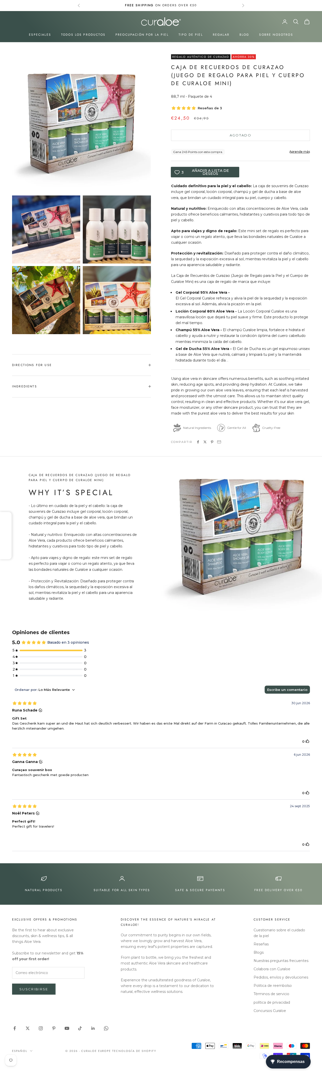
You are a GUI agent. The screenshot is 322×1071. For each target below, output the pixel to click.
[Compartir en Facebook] (198, 442)
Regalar (221, 34)
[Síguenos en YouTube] (66, 1028)
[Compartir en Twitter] (205, 442)
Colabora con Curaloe (272, 969)
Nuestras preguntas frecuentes (281, 960)
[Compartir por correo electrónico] (219, 442)
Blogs (259, 952)
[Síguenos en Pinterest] (53, 1028)
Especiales (40, 34)
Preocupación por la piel (142, 34)
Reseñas (261, 944)
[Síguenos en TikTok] (80, 1028)
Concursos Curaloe (270, 1010)
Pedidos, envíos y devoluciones (281, 977)
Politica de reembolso (273, 985)
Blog (244, 34)
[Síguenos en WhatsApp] (106, 1028)
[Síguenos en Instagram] (40, 1028)
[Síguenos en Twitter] (27, 1028)
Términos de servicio (271, 994)
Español (19, 1051)
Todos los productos (83, 34)
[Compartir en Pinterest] (212, 442)
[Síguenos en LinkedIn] (93, 1028)
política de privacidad (272, 1002)
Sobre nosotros (276, 34)
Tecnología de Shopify (134, 1051)
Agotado (240, 135)
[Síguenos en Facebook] (14, 1028)
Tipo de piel (191, 34)
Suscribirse (33, 989)
